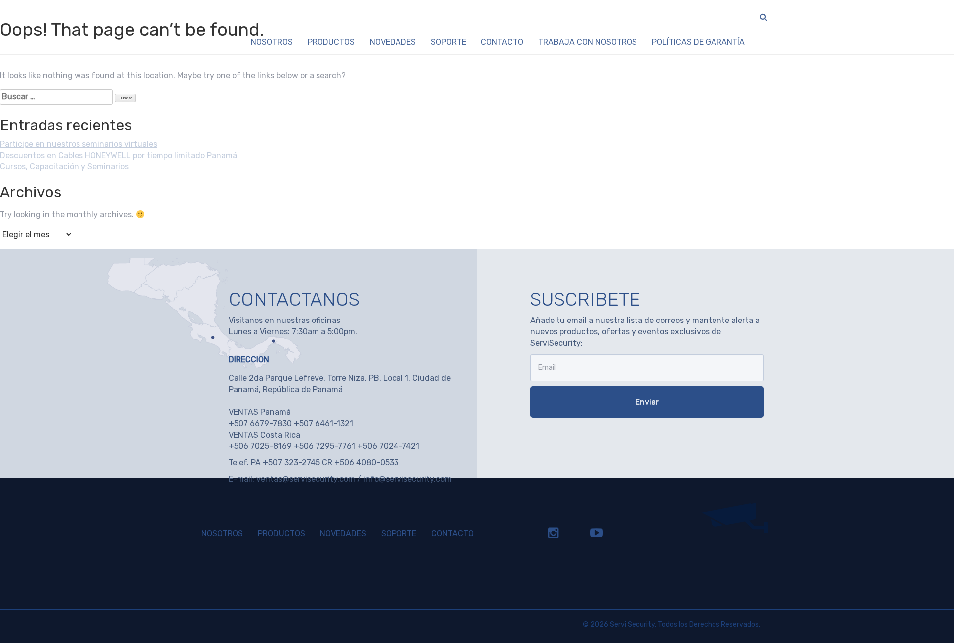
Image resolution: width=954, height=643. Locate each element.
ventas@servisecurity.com (305, 478)
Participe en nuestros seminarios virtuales (78, 144)
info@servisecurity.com (407, 478)
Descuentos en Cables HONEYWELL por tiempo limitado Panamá (118, 155)
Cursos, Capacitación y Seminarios (64, 166)
